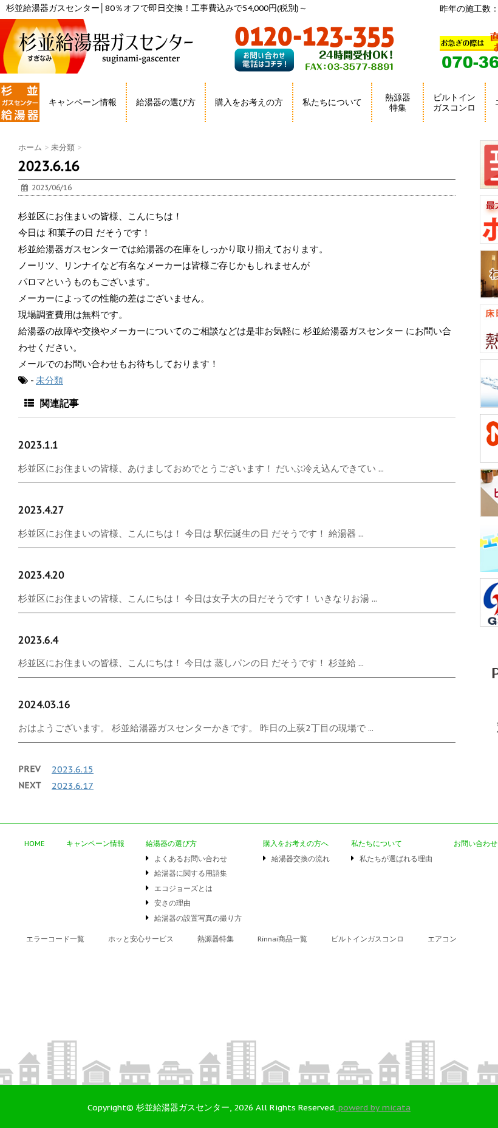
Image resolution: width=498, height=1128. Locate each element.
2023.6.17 (73, 785)
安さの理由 (172, 902)
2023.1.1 (38, 445)
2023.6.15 (73, 769)
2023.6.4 (38, 640)
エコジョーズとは (183, 888)
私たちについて (376, 843)
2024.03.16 (44, 704)
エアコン (442, 938)
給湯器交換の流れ (300, 858)
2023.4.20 (41, 575)
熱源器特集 (398, 102)
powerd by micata (373, 1107)
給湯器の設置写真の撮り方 (198, 918)
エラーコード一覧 (55, 938)
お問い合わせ (475, 843)
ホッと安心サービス (141, 938)
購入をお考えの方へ (296, 843)
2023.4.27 (41, 510)
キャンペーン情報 (83, 102)
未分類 (49, 380)
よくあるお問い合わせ (190, 858)
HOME (13, 124)
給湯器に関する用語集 (190, 873)
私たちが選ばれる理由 (396, 858)
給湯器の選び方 (171, 843)
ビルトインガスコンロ (454, 102)
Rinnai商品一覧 (282, 938)
